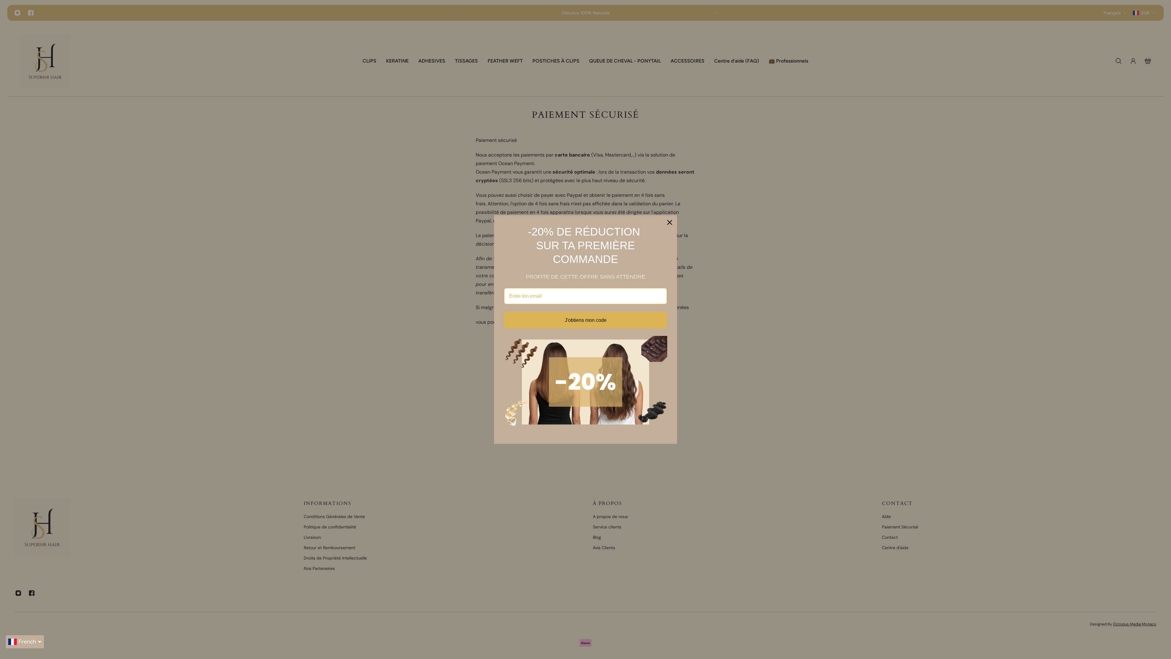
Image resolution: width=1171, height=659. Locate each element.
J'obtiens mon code (586, 320)
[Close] (669, 222)
